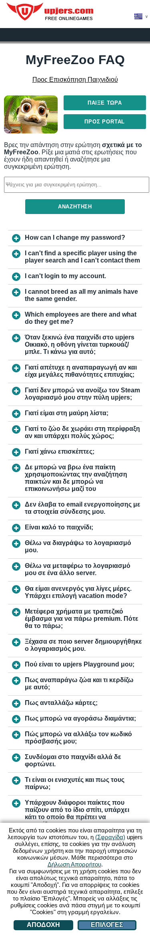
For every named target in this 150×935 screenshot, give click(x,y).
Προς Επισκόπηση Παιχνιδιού (75, 79)
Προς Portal (104, 122)
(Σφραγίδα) (110, 837)
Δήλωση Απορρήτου (74, 864)
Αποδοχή (43, 924)
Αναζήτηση (75, 207)
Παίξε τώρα (105, 103)
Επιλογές (107, 924)
